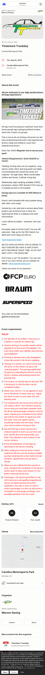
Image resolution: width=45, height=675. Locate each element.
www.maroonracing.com (19, 264)
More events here (36, 531)
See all (40, 504)
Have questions (36, 75)
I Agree (5, 672)
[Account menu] (40, 4)
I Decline (14, 672)
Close (22, 672)
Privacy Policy (18, 666)
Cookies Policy (6, 666)
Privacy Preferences (28, 668)
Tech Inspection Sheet (12, 240)
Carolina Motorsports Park (12, 51)
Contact (12, 622)
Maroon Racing (8, 13)
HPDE (4, 10)
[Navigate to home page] (4, 4)
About (34, 622)
